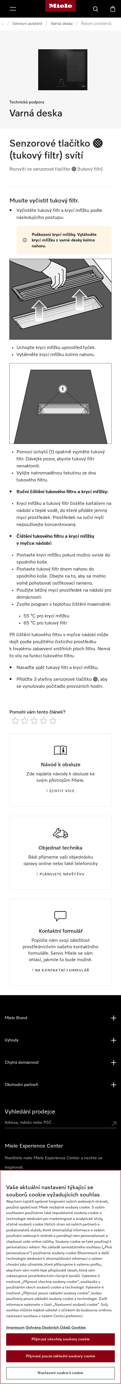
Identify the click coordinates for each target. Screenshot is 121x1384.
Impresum (15, 1327)
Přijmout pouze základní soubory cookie (60, 1356)
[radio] (15, 720)
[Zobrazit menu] (12, 8)
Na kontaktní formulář (62, 970)
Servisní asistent (27, 24)
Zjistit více (62, 791)
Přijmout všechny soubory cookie (60, 1339)
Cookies (78, 1327)
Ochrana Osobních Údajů (48, 1327)
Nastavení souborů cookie (60, 1373)
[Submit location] (114, 1123)
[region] (60, 1277)
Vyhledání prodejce (30, 1112)
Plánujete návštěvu (62, 874)
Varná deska (62, 24)
